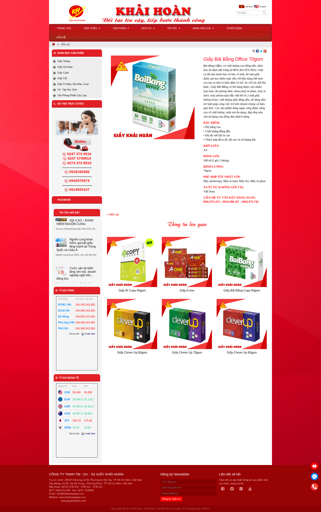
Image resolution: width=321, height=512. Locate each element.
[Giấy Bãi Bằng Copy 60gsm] (241, 262)
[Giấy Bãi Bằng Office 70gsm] (152, 97)
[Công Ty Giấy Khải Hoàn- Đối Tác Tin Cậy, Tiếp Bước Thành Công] (53, 44)
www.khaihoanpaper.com (72, 497)
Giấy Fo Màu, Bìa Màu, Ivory (73, 84)
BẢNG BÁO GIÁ (202, 28)
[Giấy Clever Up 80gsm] (132, 324)
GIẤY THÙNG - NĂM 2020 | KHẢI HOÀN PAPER (83, 279)
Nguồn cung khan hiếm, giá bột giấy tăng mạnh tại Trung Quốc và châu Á (76, 226)
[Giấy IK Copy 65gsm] (132, 262)
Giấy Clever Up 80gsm (132, 352)
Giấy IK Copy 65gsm (132, 290)
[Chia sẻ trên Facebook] (257, 51)
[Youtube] (250, 489)
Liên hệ (61, 37)
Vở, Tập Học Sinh (67, 89)
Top (312, 499)
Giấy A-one (187, 290)
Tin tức (172, 28)
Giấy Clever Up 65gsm (242, 352)
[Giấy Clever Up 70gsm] (186, 324)
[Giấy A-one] (186, 262)
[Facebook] (222, 489)
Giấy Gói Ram (65, 67)
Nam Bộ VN (163, 508)
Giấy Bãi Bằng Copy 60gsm (241, 290)
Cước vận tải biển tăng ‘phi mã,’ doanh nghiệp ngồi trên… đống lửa (76, 255)
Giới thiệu (91, 28)
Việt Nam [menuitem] (249, 7)
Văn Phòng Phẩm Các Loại (72, 95)
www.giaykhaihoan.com (73, 500)
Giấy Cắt (62, 78)
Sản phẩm (120, 28)
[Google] (241, 489)
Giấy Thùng (63, 61)
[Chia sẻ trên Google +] (264, 51)
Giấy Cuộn (63, 72)
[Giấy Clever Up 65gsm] (241, 324)
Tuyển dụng (234, 28)
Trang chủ (64, 28)
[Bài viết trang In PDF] (253, 51)
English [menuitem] (263, 7)
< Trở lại (113, 214)
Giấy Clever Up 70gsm (187, 352)
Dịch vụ (147, 28)
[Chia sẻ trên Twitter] (261, 51)
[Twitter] (232, 489)
